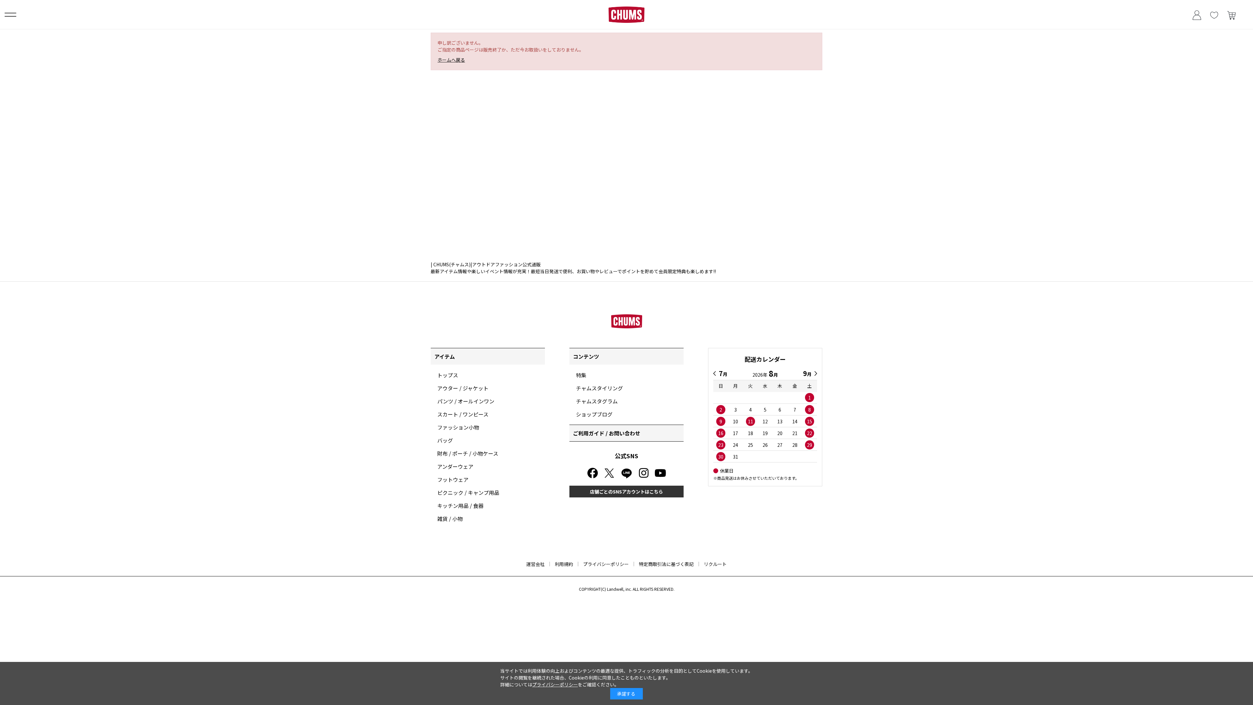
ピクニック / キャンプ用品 (468, 492)
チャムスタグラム (597, 401)
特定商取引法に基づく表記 (666, 564)
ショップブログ (594, 414)
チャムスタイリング (599, 388)
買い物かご (1231, 14)
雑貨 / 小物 (450, 519)
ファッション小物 (458, 427)
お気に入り (1214, 14)
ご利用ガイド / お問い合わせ (606, 433)
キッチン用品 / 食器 (460, 505)
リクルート (715, 564)
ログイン (1196, 14)
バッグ (445, 440)
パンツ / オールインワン (465, 401)
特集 (581, 375)
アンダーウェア (455, 466)
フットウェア (453, 479)
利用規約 (564, 564)
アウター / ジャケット (462, 388)
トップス (447, 375)
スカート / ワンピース (462, 414)
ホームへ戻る (451, 59)
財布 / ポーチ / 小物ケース (467, 453)
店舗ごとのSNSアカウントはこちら (626, 491)
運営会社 (535, 564)
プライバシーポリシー (606, 564)
